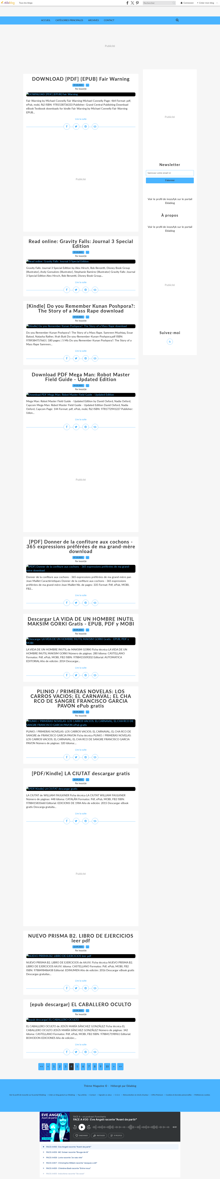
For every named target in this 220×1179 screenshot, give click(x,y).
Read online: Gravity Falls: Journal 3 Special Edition (81, 244)
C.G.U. (117, 1095)
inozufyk (172, 199)
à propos (118, 1135)
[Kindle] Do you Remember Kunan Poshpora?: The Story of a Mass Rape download (81, 308)
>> (120, 1066)
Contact (109, 20)
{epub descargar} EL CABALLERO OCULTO (81, 1004)
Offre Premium (157, 1095)
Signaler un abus (105, 1095)
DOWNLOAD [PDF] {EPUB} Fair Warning (81, 79)
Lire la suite (81, 119)
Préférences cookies (202, 1095)
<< (41, 1066)
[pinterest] (137, 3)
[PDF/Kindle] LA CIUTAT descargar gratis (81, 773)
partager (101, 1135)
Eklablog (131, 1086)
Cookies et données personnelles (179, 1095)
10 (107, 1066)
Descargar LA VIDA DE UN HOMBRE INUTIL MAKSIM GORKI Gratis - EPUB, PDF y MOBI (81, 621)
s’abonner (83, 1135)
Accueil (45, 20)
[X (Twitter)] (132, 3)
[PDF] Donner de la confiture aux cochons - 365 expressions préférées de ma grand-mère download (80, 547)
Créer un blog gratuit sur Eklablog (62, 1095)
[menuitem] (46, 20)
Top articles (82, 1095)
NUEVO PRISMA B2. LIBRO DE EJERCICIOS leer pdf (80, 938)
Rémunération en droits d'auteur (135, 1095)
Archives (93, 20)
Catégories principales (69, 20)
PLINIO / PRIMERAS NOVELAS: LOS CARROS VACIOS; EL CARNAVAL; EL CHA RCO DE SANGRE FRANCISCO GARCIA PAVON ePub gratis (81, 698)
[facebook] (127, 3)
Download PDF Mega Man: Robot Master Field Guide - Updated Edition (81, 377)
